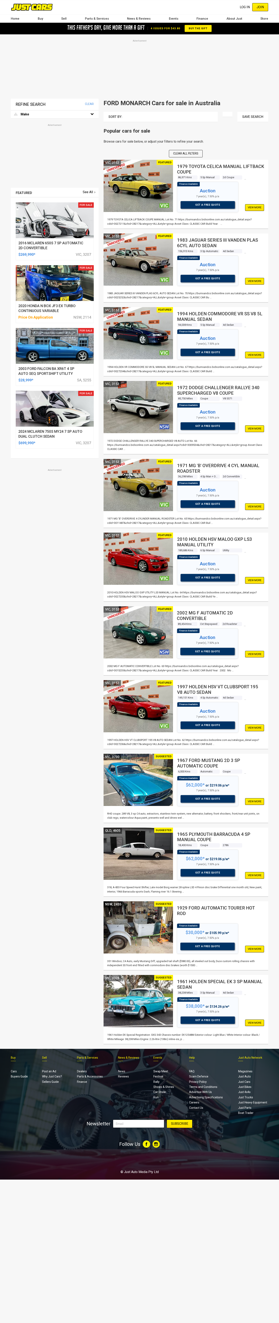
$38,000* (195, 1006)
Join (260, 7)
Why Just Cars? (52, 1076)
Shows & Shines (163, 1087)
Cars (14, 1071)
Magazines (245, 1071)
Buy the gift (198, 28)
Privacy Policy (198, 1081)
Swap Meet (160, 1071)
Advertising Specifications (206, 1097)
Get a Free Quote (207, 204)
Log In (245, 7)
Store (264, 18)
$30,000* (195, 932)
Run (155, 1097)
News (121, 1071)
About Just (234, 18)
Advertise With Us (200, 1092)
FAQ (191, 1071)
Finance (202, 18)
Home (15, 18)
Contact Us (196, 1107)
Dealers (82, 1071)
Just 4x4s (244, 1092)
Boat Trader (245, 1113)
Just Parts (244, 1107)
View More (254, 207)
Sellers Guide (50, 1081)
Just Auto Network (250, 1057)
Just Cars (244, 1081)
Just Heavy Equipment (252, 1102)
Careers (194, 1102)
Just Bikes (244, 1087)
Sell (64, 18)
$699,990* (26, 443)
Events (173, 18)
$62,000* (195, 785)
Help (192, 1057)
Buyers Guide (19, 1076)
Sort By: (115, 117)
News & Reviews (139, 18)
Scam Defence (198, 1076)
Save (252, 117)
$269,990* (26, 254)
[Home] (32, 7)
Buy (40, 18)
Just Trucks (245, 1097)
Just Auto (244, 1076)
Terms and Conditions (203, 1087)
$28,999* (25, 380)
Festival (158, 1076)
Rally (156, 1081)
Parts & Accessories (90, 1076)
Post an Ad (49, 1071)
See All (88, 192)
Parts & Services (97, 18)
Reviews (123, 1076)
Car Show (159, 1092)
